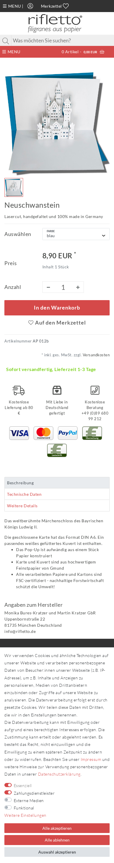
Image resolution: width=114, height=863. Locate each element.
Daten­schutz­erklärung (59, 773)
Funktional (24, 807)
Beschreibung (20, 482)
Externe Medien (29, 800)
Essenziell (23, 785)
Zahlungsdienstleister (34, 793)
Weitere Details (22, 505)
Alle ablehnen (57, 839)
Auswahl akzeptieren (57, 851)
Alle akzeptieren (57, 828)
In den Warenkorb (57, 308)
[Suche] (5, 41)
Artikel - (79, 51)
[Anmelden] (30, 6)
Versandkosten (96, 355)
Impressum (91, 759)
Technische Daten (24, 494)
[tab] (57, 483)
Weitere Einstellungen (25, 815)
